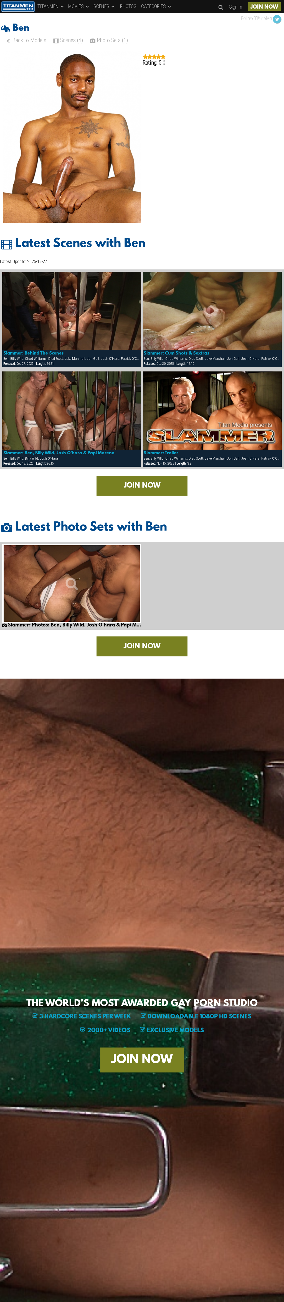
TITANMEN (48, 6)
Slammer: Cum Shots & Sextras (176, 353)
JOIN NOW (264, 7)
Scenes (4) (71, 40)
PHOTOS (128, 6)
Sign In (235, 7)
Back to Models (28, 40)
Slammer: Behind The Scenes (33, 353)
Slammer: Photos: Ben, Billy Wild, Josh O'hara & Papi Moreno (74, 625)
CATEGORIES (154, 6)
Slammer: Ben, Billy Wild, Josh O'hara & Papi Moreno (59, 453)
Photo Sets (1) (111, 40)
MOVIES (76, 6)
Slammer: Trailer (161, 453)
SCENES (101, 6)
